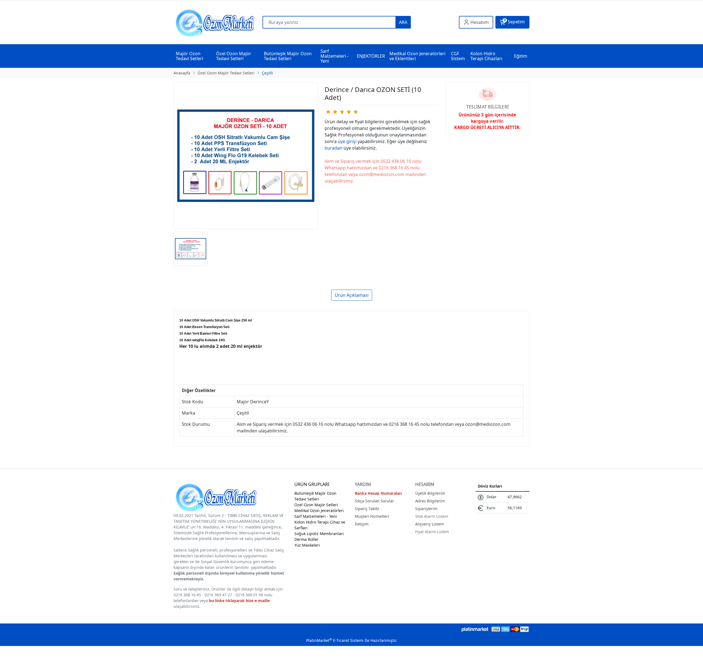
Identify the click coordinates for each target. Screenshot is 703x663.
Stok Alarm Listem (431, 516)
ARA (403, 22)
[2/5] (331, 111)
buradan (333, 148)
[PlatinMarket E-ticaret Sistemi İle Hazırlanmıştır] (475, 629)
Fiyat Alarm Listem (432, 531)
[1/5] (328, 111)
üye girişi (347, 141)
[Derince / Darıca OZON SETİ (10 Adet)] (246, 155)
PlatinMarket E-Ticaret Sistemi (335, 640)
